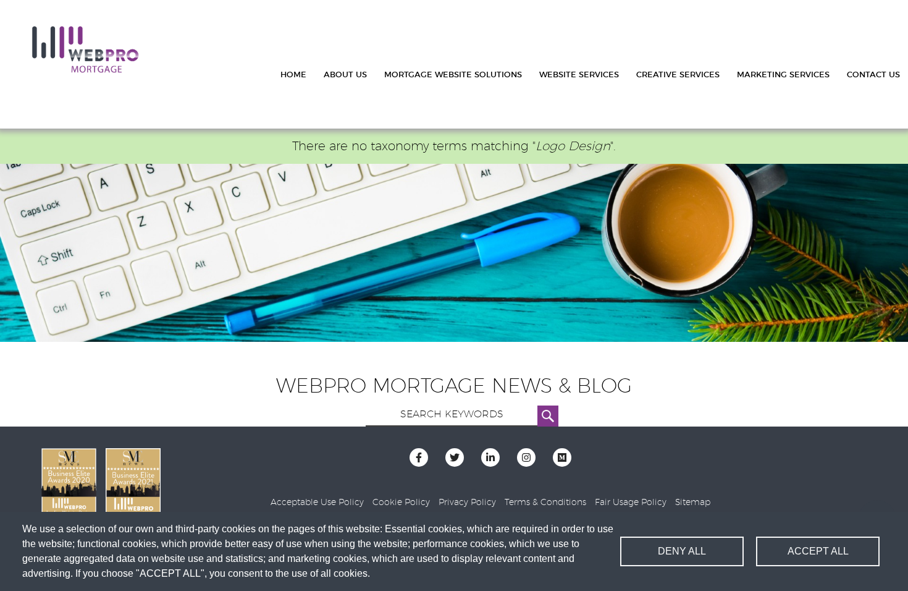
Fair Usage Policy (630, 502)
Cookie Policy (401, 502)
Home (293, 75)
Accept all (818, 551)
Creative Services (678, 75)
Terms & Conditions (545, 502)
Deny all (682, 551)
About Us (345, 75)
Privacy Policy (467, 502)
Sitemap (692, 502)
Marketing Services (783, 75)
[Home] (85, 50)
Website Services (579, 75)
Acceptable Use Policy (317, 502)
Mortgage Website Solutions (453, 75)
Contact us (873, 75)
